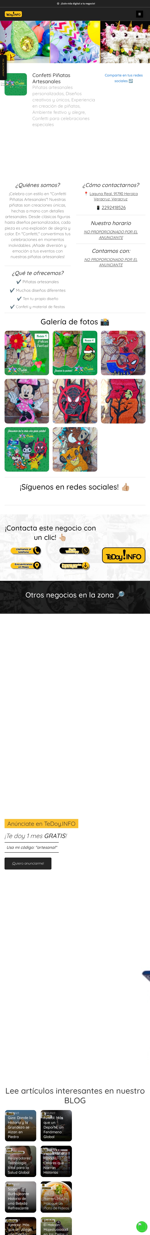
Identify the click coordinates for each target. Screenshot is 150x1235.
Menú (139, 14)
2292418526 (114, 207)
